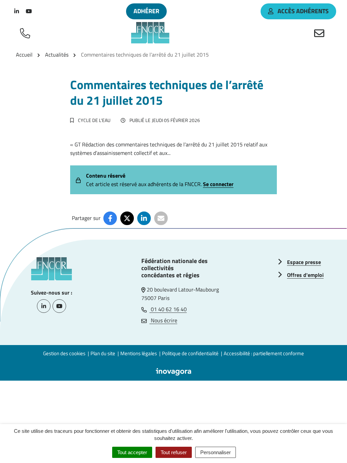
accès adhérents (303, 11)
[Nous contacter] (320, 33)
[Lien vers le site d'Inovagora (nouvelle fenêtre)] (173, 371)
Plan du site (102, 353)
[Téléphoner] (26, 33)
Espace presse (304, 262)
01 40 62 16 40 (168, 309)
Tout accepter (132, 452)
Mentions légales (138, 353)
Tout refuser (174, 452)
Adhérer (146, 11)
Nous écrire (163, 320)
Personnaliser (215, 452)
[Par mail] (161, 218)
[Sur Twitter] (127, 218)
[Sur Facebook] (110, 218)
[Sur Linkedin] (144, 218)
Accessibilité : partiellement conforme (264, 353)
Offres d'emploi (305, 275)
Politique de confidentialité (190, 353)
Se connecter (218, 184)
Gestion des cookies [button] (64, 353)
